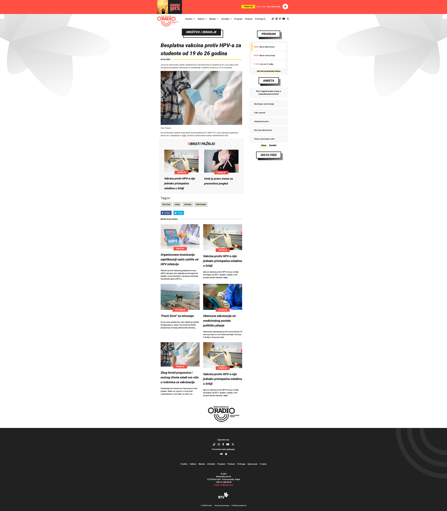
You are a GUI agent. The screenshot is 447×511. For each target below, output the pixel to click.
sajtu (184, 135)
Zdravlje (181, 172)
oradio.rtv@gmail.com (223, 485)
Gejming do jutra (261, 121)
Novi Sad (166, 204)
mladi (177, 204)
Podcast (248, 19)
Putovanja (180, 310)
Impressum (252, 464)
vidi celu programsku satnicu (268, 71)
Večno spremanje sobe (264, 139)
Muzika (212, 19)
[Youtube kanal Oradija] (284, 19)
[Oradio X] (288, 19)
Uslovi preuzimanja (221, 505)
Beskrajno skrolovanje (264, 104)
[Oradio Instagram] (276, 19)
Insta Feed (269, 155)
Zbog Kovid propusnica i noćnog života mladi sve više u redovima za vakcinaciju (180, 377)
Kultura (201, 19)
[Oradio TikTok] (273, 19)
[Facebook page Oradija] (280, 19)
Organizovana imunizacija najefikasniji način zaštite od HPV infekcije (179, 259)
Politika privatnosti (239, 505)
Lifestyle (225, 19)
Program (238, 19)
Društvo (188, 19)
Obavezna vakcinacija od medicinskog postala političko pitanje (219, 320)
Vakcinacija (201, 204)
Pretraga (259, 19)
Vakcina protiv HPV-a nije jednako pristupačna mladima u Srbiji (179, 183)
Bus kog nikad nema (263, 130)
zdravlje (187, 204)
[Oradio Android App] (221, 454)
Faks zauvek (259, 113)
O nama (263, 464)
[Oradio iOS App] (226, 454)
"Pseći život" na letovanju (177, 316)
